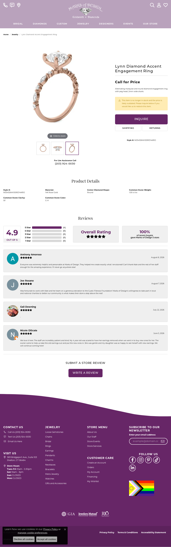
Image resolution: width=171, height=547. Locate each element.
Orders (90, 467)
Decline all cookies (24, 539)
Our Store (150, 24)
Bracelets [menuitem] (50, 469)
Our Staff (91, 436)
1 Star (28, 241)
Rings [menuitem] (48, 446)
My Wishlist (93, 481)
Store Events (93, 441)
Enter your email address (142, 434)
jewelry (15, 34)
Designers (106, 24)
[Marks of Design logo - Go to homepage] (85, 10)
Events (128, 24)
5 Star (28, 227)
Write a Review (85, 373)
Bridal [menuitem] (48, 441)
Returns (154, 128)
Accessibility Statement (153, 532)
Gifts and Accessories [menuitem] (55, 483)
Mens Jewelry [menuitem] (52, 474)
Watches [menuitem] (49, 478)
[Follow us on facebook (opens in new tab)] (132, 460)
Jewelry (83, 24)
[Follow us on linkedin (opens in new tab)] (132, 468)
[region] (58, 90)
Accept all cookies (46, 539)
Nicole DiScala (28, 330)
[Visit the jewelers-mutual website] (88, 514)
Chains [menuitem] (48, 436)
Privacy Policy (107, 532)
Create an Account (96, 462)
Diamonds (40, 24)
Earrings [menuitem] (49, 450)
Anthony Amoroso (31, 254)
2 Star (28, 237)
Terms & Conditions (128, 532)
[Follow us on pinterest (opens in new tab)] (148, 460)
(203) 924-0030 (65, 164)
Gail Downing (28, 306)
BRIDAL (18, 24)
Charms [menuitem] (49, 460)
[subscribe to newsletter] (162, 441)
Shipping (128, 128)
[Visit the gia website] (68, 514)
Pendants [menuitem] (50, 455)
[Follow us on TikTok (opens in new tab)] (156, 460)
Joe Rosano (27, 280)
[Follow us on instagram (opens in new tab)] (140, 460)
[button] (152, 5)
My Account (93, 472)
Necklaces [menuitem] (50, 464)
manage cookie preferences (32, 532)
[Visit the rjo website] (105, 514)
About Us (92, 432)
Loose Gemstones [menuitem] (54, 432)
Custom (62, 24)
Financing (92, 476)
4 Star (28, 231)
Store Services (94, 446)
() (64, 227)
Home (6, 34)
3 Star (28, 234)
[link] (5, 5)
